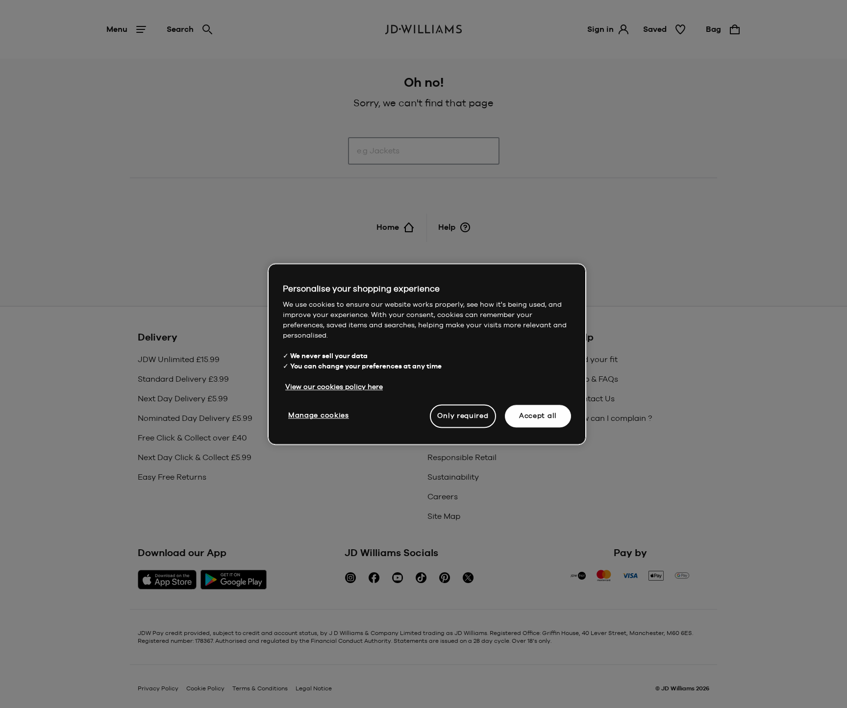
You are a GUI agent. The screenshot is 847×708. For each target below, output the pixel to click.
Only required (462, 415)
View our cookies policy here (334, 387)
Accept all (538, 415)
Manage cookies (318, 415)
